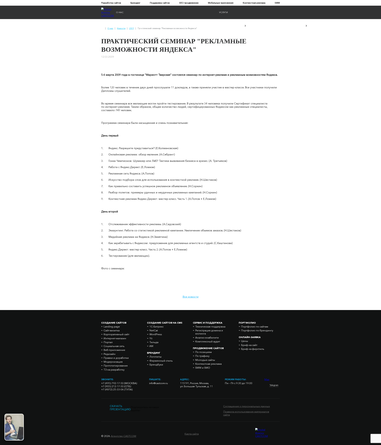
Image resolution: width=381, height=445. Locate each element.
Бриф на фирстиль (252, 348)
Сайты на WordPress (251, 46)
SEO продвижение (189, 2)
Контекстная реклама (254, 2)
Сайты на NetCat (250, 41)
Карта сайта (192, 433)
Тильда (153, 342)
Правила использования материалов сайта (246, 413)
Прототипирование (276, 45)
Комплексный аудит (207, 341)
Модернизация (113, 361)
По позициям (203, 352)
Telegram (274, 385)
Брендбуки (337, 39)
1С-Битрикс (156, 326)
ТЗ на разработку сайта (274, 49)
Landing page (227, 33)
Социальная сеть (227, 55)
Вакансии (208, 25)
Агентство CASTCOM (123, 436)
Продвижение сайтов (208, 348)
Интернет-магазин (225, 46)
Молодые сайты (205, 359)
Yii (150, 338)
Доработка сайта (274, 36)
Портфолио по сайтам (254, 326)
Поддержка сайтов (160, 2)
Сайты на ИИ (250, 63)
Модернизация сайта (272, 41)
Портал (223, 50)
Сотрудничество (186, 25)
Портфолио (247, 322)
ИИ (151, 346)
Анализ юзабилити (207, 337)
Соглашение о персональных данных (246, 406)
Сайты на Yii (250, 52)
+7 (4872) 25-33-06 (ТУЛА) (117, 389)
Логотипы (299, 39)
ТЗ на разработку (114, 369)
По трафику (202, 355)
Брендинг (135, 2)
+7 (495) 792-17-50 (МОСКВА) (119, 383)
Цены (244, 341)
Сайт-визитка (227, 36)
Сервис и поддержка (207, 322)
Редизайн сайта (273, 33)
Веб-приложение (227, 60)
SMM (277, 2)
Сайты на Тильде (250, 57)
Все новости (191, 296)
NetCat (153, 330)
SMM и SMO (202, 367)
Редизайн (109, 353)
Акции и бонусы (137, 25)
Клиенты (165, 25)
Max (266, 379)
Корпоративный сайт (229, 41)
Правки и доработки (116, 357)
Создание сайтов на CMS (164, 322)
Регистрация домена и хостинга (356, 39)
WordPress (155, 334)
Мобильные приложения (220, 2)
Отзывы (151, 25)
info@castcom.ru (158, 383)
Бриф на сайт (249, 345)
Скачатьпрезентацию (120, 407)
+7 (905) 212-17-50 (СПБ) (116, 386)
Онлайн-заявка (250, 337)
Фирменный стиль (318, 39)
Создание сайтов (113, 322)
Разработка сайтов (111, 2)
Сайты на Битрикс (250, 35)
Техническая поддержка (210, 326)
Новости (122, 25)
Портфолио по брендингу (257, 330)
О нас (120, 12)
